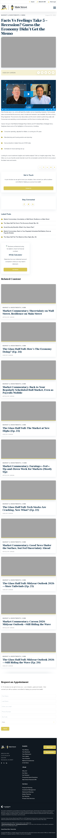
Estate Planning (26, 794)
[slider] (25, 109)
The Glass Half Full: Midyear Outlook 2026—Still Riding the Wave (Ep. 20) (28, 661)
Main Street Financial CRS (29, 779)
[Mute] (48, 109)
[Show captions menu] (45, 109)
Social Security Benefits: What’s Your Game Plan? (19, 227)
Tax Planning (25, 796)
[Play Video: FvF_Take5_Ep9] (28, 94)
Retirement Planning (27, 792)
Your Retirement (26, 754)
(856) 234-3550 (42, 1)
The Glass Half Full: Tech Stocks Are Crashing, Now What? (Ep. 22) (24, 508)
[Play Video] (2, 109)
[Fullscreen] (54, 109)
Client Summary (50, 752)
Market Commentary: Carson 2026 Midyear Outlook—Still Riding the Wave (27, 623)
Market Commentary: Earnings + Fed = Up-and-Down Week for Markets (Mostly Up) (27, 469)
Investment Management (29, 789)
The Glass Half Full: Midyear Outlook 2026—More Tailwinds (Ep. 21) (28, 585)
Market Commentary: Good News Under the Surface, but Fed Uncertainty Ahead (27, 547)
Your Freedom (26, 758)
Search (32, 1)
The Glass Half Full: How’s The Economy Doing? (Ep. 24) (21, 223)
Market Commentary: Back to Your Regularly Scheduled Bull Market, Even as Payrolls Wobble (28, 389)
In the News (25, 762)
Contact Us (28, 188)
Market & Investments (28, 760)
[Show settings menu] (51, 109)
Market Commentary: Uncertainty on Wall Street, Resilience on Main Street (26, 219)
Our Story (24, 773)
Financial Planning (27, 787)
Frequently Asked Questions (30, 777)
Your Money (25, 749)
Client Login (53, 1)
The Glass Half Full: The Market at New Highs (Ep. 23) (20, 237)
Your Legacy (25, 756)
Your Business (26, 752)
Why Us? (24, 771)
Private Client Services (28, 798)
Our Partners (25, 775)
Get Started (15, 269)
